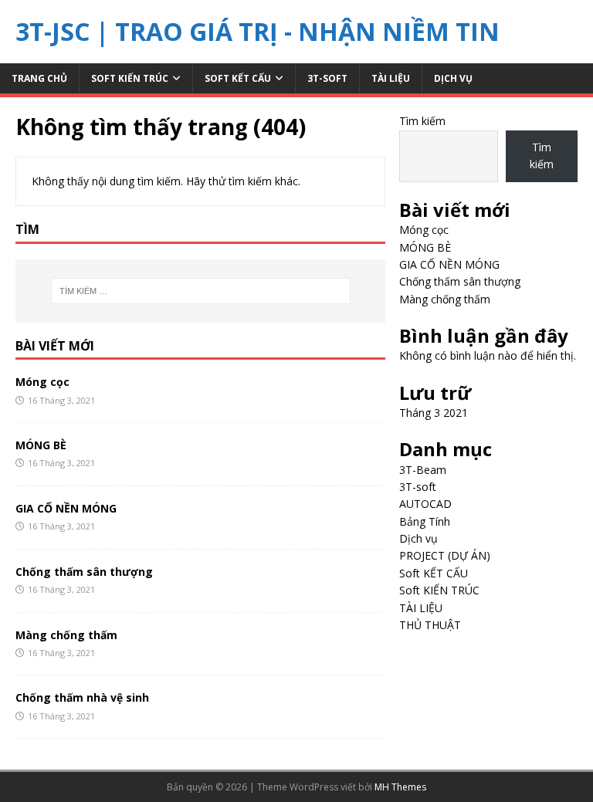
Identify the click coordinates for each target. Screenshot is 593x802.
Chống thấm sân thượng (84, 571)
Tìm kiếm (422, 120)
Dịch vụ (453, 78)
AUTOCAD (425, 503)
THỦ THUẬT (430, 625)
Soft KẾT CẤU (238, 78)
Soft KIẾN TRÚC (129, 78)
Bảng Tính (424, 521)
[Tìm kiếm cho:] (200, 291)
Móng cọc (42, 381)
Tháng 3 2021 (433, 412)
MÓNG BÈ (40, 445)
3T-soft (327, 78)
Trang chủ (39, 78)
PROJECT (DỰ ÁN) (444, 555)
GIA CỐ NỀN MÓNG (66, 508)
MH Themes (400, 787)
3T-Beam (422, 469)
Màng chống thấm (66, 635)
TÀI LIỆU (390, 78)
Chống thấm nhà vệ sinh (82, 697)
